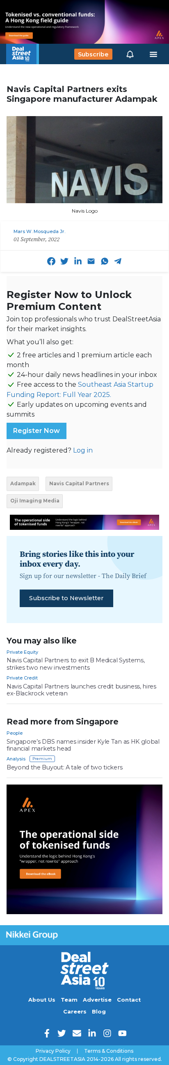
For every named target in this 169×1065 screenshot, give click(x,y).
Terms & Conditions (108, 1051)
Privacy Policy (53, 1051)
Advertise (97, 1000)
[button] (130, 54)
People (15, 733)
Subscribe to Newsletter (66, 598)
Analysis (16, 759)
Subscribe (93, 54)
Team (69, 1000)
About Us (41, 1000)
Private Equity (22, 652)
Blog (99, 1012)
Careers (75, 1012)
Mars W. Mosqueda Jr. (39, 231)
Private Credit (22, 678)
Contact (129, 1000)
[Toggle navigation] (153, 54)
